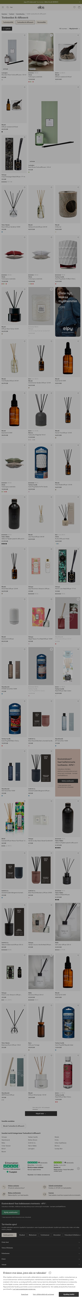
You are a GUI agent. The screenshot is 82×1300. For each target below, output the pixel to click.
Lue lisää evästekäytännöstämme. (24, 1289)
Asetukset (24, 1294)
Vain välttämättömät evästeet (43, 1294)
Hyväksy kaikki (68, 1294)
